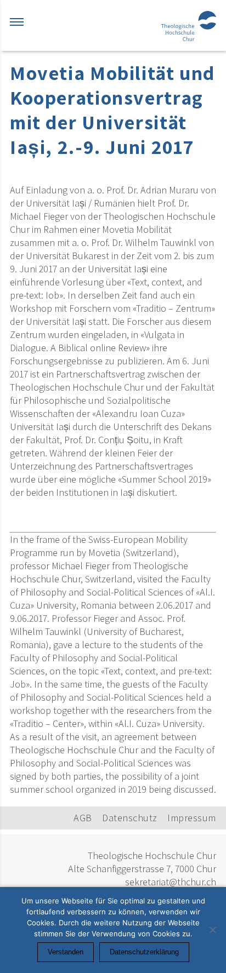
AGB (83, 817)
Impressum (191, 817)
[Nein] (212, 929)
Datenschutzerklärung (144, 952)
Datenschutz (129, 817)
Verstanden (65, 952)
